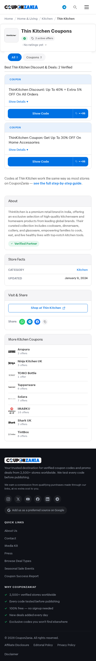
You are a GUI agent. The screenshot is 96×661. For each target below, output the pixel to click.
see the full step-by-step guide (57, 183)
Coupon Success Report (21, 576)
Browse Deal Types (17, 561)
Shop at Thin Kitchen (46, 307)
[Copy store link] (45, 322)
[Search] (75, 7)
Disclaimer (11, 654)
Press (8, 553)
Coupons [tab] (34, 57)
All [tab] (15, 57)
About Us (10, 530)
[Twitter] (18, 499)
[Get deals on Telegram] (64, 7)
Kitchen (47, 18)
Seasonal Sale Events (19, 568)
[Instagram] (8, 499)
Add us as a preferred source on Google (38, 510)
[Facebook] (38, 499)
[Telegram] (57, 499)
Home (8, 18)
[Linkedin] (47, 499)
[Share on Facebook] (37, 322)
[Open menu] (87, 7)
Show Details (17, 101)
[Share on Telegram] (30, 322)
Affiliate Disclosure (16, 645)
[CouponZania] (48, 460)
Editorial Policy (43, 645)
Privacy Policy (66, 645)
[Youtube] (28, 499)
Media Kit (11, 545)
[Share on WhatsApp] (22, 322)
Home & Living (27, 18)
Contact (10, 538)
